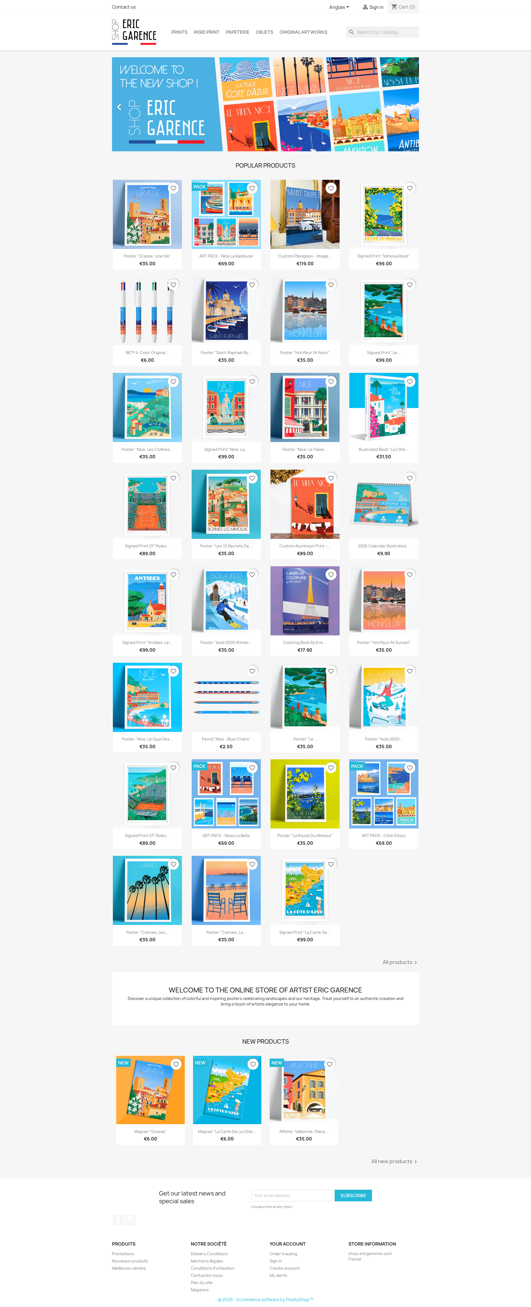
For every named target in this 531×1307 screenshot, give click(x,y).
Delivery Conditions (209, 1253)
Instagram (130, 1220)
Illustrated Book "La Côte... (384, 449)
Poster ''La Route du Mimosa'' (304, 835)
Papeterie (237, 32)
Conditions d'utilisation (213, 1268)
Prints (179, 32)
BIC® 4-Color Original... (147, 352)
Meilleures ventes (129, 1268)
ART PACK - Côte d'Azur (384, 835)
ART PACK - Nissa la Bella (226, 835)
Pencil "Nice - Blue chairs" (226, 739)
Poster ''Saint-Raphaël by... (226, 352)
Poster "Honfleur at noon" (305, 352)
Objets (264, 32)
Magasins (200, 1289)
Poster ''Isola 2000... (384, 739)
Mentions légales (207, 1261)
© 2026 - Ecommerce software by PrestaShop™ (265, 1300)
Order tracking (283, 1253)
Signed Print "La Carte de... (304, 932)
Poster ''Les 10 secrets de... (226, 546)
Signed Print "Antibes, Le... (147, 642)
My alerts (278, 1275)
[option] (253, 104)
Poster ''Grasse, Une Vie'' (147, 256)
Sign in (276, 1261)
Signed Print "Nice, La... (226, 449)
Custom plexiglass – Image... (305, 256)
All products (401, 962)
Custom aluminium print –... (305, 546)
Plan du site (202, 1282)
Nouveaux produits (130, 1261)
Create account (285, 1268)
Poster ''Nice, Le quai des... (147, 739)
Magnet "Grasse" (150, 1131)
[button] (135, 104)
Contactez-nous (207, 1275)
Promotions (123, 1253)
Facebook (118, 1220)
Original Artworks (303, 32)
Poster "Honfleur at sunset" (384, 642)
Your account (288, 1244)
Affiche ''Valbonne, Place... (303, 1131)
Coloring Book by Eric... (305, 642)
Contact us (124, 7)
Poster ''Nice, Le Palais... (304, 449)
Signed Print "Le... (383, 352)
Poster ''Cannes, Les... (147, 932)
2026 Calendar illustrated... (383, 546)
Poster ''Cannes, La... (226, 932)
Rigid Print (207, 32)
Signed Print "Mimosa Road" (384, 256)
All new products (395, 1161)
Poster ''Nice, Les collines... (147, 449)
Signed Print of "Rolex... (147, 546)
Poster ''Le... (305, 739)
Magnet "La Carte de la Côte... (227, 1131)
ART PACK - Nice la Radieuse (226, 256)
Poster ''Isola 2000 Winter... (226, 642)
